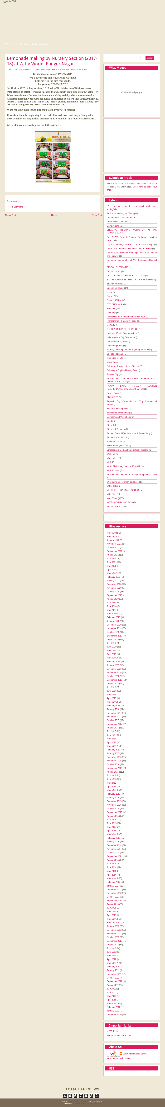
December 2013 (114, 889)
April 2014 (111, 875)
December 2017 (114, 713)
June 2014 (111, 867)
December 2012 (114, 930)
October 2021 (113, 547)
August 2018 (113, 683)
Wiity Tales (112, 458)
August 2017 (113, 728)
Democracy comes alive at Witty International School (132, 260)
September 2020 (114, 595)
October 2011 (113, 978)
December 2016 (114, 757)
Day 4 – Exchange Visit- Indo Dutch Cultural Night (130, 244)
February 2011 (113, 1007)
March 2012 (112, 963)
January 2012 (113, 970)
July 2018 (111, 687)
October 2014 (113, 852)
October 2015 (113, 808)
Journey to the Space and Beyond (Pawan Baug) (130, 349)
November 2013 (114, 893)
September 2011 (114, 981)
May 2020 (111, 610)
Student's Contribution (117, 437)
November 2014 (114, 849)
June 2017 (111, 735)
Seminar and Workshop (118, 413)
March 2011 (112, 1003)
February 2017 (113, 750)
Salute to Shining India (118, 408)
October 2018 (113, 676)
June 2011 (111, 992)
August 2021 (113, 555)
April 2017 (111, 742)
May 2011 (111, 996)
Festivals (111, 308)
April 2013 (111, 915)
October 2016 (113, 764)
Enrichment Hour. (115, 284)
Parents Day (113, 374)
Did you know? (114, 271)
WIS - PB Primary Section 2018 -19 (124, 466)
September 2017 (114, 724)
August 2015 (113, 816)
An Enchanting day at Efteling (121, 213)
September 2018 (114, 680)
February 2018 (113, 705)
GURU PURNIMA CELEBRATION (123, 329)
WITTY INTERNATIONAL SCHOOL (124, 490)
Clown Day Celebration (118, 221)
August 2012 (113, 944)
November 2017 (114, 716)
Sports (110, 421)
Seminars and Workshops (119, 417)
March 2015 (112, 834)
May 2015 (111, 827)
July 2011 (111, 989)
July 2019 (111, 643)
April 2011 (111, 1000)
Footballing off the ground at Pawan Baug (126, 317)
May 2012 (111, 955)
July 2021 (111, 558)
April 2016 (111, 786)
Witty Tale (112, 494)
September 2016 (114, 768)
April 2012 (111, 959)
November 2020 (114, 588)
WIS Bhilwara (113, 470)
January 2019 (113, 665)
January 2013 (113, 926)
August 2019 (113, 639)
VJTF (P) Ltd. (113, 1031)
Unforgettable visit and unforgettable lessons (128, 450)
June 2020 (111, 606)
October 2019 (113, 632)
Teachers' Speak (115, 441)
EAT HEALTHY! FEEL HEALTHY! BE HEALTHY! (130, 279)
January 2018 (113, 709)
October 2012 (113, 937)
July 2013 (111, 908)
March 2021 (112, 573)
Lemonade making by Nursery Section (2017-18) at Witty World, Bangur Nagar (52, 61)
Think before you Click (117, 445)
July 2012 (111, 948)
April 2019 (111, 654)
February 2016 (113, 794)
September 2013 (114, 900)
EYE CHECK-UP (115, 304)
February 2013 (113, 922)
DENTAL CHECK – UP (118, 267)
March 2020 (112, 613)
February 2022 (113, 536)
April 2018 (111, 698)
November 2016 (114, 760)
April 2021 (111, 569)
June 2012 (111, 952)
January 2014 (113, 886)
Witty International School (119, 1035)
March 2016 (112, 790)
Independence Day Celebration (121, 337)
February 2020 (113, 617)
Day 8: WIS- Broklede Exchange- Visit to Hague (129, 248)
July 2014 (111, 863)
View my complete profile (118, 1058)
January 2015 (113, 841)
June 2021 (111, 562)
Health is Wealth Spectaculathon (122, 333)
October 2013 (113, 897)
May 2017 (111, 739)
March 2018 (112, 702)
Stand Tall (112, 425)
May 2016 (111, 783)
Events (110, 296)
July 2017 (111, 731)
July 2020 (111, 602)
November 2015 (114, 805)
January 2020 (113, 621)
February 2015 (113, 838)
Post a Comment (15, 207)
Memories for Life (115, 358)
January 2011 (113, 1011)
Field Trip (111, 312)
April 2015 (111, 830)
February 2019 (113, 661)
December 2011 (114, 974)
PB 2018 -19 (113, 397)
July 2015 (111, 819)
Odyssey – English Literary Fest (122, 370)
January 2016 (113, 797)
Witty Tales (11, 44)
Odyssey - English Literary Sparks (123, 366)
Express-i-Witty (40, 44)
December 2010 (114, 1014)
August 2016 (113, 772)
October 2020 (113, 591)
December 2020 (114, 584)
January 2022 (113, 540)
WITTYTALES (51, 69)
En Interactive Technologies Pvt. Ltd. (87, 1103)
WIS (109, 462)
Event (110, 292)
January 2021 (113, 580)
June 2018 (111, 691)
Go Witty (25, 44)
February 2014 (113, 882)
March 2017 (112, 746)
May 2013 (111, 911)
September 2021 (114, 551)
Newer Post (10, 215)
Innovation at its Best (117, 341)
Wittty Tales (113, 486)
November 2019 (114, 628)
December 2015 (114, 801)
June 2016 (111, 779)
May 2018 (111, 694)
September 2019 (114, 636)
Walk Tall (111, 454)
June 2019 (111, 647)
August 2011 (112, 985)
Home (54, 215)
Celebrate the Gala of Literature (122, 217)
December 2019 (114, 625)
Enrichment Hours (115, 288)
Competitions (113, 226)
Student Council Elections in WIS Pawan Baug (129, 433)
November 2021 (114, 544)
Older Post (97, 215)
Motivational (113, 362)
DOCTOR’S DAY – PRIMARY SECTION (126, 275)
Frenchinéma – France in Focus (122, 321)
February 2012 (113, 966)
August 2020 (113, 599)
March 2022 (112, 533)
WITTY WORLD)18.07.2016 (120, 502)
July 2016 (111, 775)
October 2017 (113, 720)
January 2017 (113, 753)
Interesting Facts (115, 345)
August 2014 (113, 860)
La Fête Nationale (115, 354)
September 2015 (114, 812)
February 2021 (113, 577)
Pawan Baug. (113, 393)
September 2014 (114, 856)
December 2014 (114, 845)
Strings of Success (116, 429)
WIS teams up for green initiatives (123, 482)
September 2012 (114, 941)
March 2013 (112, 919)
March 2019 (112, 658)
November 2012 (114, 933)
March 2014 (112, 878)
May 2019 (111, 650)
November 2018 (114, 672)
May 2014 (111, 871)
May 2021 (111, 566)
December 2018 (114, 669)
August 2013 (113, 904)
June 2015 (111, 823)
